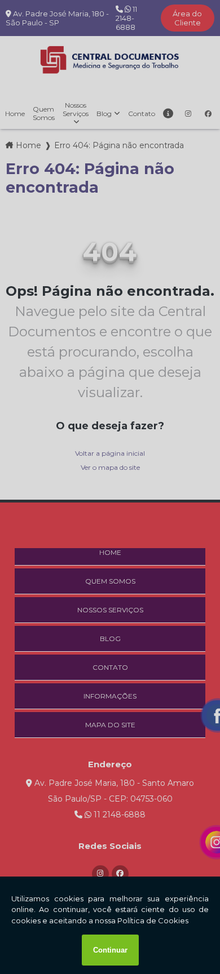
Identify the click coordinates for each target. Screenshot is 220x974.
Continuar (110, 950)
